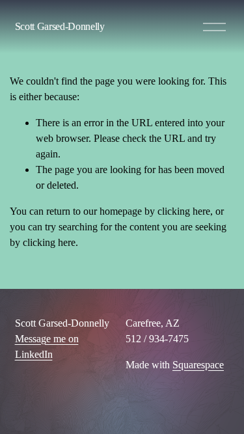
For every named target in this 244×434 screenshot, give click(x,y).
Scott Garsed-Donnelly (60, 26)
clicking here (183, 211)
